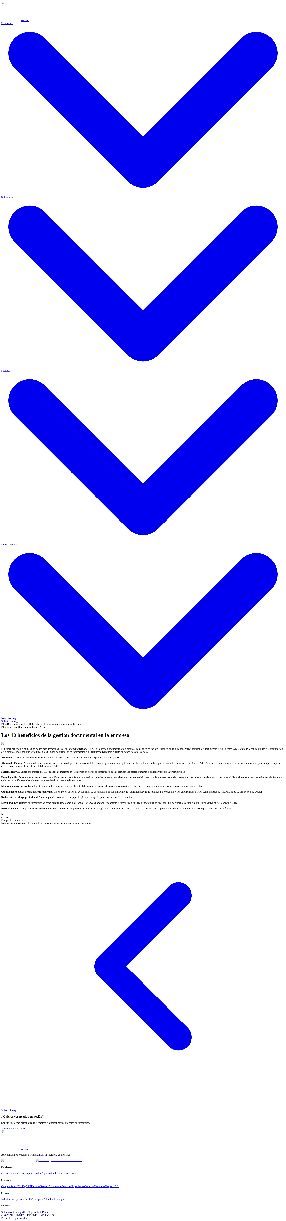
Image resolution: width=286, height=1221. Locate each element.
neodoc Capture (25, 1173)
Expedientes (78, 1186)
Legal (15, 1218)
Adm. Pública (51, 1199)
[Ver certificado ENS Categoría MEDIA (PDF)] (59, 1160)
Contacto (37, 1212)
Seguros (62, 1199)
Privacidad (6, 1218)
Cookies (22, 1218)
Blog (13, 718)
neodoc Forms (68, 1173)
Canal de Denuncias (94, 1186)
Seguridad (22, 1212)
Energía (14, 1199)
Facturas (35, 1186)
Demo (45, 1212)
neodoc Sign (40, 1173)
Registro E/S (112, 1186)
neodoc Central (9, 1173)
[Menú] (17, 722)
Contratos (66, 1186)
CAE (28, 1186)
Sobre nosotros (9, 1212)
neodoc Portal (54, 1173)
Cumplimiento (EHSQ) (13, 1186)
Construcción (25, 1199)
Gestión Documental (50, 1186)
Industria (5, 1199)
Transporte (38, 1199)
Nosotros (6, 718)
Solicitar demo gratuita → (14, 1128)
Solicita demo (8, 721)
